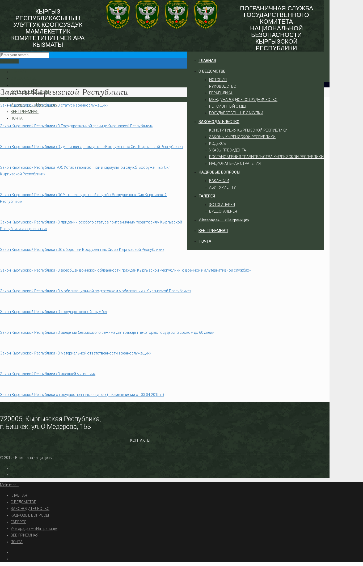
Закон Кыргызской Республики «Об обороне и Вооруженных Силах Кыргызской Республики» (82, 249)
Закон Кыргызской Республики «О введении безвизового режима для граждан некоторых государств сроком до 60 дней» (107, 332)
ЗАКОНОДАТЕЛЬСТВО (30, 85)
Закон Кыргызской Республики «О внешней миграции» (47, 374)
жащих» (144, 353)
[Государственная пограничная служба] (162, 28)
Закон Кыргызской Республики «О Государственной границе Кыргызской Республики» (76, 126)
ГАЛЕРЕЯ (18, 98)
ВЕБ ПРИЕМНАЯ (25, 111)
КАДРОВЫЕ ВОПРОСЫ (30, 515)
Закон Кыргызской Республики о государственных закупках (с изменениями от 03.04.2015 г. (81, 394)
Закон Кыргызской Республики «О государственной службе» (53, 312)
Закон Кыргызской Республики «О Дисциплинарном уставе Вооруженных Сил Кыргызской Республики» (91, 147)
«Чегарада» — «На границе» (34, 528)
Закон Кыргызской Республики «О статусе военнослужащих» (54, 105)
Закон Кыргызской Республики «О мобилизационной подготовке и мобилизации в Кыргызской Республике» (95, 291)
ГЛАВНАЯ (19, 72)
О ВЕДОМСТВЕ (23, 78)
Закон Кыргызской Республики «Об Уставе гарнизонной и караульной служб (68, 167)
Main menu (9, 61)
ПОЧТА (17, 118)
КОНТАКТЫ (140, 440)
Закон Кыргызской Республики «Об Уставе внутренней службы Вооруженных (68, 195)
